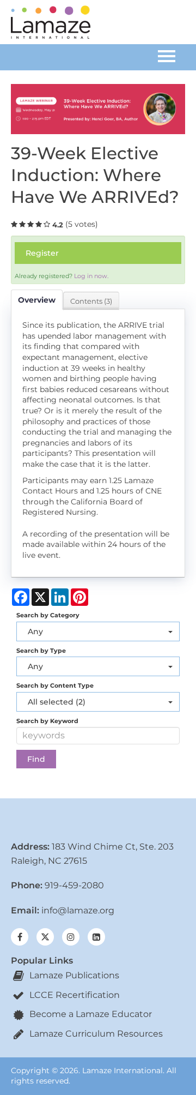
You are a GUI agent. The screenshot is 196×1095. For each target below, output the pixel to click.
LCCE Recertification (73, 995)
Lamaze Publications (73, 975)
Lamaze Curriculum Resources (95, 1033)
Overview (37, 300)
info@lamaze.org (77, 910)
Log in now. (91, 276)
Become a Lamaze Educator (89, 1014)
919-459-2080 (74, 885)
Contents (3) (91, 301)
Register (42, 253)
